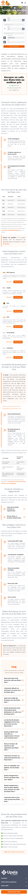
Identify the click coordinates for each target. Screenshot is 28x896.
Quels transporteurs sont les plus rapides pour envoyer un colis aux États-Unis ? (13, 788)
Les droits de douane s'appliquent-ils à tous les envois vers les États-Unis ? (13, 723)
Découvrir (9, 281)
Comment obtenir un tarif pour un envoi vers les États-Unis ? (13, 690)
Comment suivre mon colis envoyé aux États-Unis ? (13, 799)
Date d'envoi (9, 35)
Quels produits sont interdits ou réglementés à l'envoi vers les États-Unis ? (13, 735)
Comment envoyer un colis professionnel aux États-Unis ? (13, 758)
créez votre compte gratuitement (10, 230)
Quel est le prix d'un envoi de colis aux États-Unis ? (13, 680)
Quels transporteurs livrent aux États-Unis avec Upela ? (13, 777)
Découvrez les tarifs (14, 46)
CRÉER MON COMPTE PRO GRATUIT (14, 852)
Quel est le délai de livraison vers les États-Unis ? (13, 700)
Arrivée (8, 26)
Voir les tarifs (18, 281)
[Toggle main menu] (25, 3)
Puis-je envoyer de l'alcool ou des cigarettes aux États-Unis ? (13, 747)
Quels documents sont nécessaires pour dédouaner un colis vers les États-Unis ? (13, 711)
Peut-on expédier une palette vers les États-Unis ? (13, 768)
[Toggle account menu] (22, 3)
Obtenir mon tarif (14, 891)
